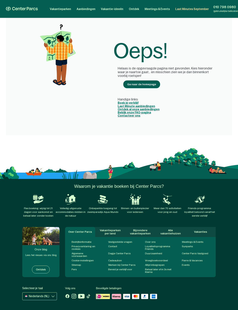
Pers (74, 269)
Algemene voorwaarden (79, 254)
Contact (112, 246)
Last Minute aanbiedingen (136, 106)
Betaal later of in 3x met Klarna (158, 270)
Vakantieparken (60, 9)
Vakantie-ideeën (112, 9)
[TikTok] (88, 296)
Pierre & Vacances (192, 260)
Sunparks (187, 246)
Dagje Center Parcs (119, 253)
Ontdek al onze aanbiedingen (139, 109)
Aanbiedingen (86, 9)
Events (186, 265)
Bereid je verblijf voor (120, 269)
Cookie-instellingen (83, 260)
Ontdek (134, 9)
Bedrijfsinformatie (81, 242)
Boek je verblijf (128, 102)
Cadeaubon (115, 260)
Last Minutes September (192, 9)
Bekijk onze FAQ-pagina (134, 112)
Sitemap (76, 265)
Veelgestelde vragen (120, 242)
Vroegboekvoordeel (156, 260)
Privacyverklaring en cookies (83, 247)
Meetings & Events (157, 9)
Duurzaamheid (153, 253)
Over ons (150, 242)
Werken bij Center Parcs (122, 265)
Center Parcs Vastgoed (195, 253)
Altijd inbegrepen (155, 265)
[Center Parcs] (22, 9)
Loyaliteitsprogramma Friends (157, 247)
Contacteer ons (129, 115)
